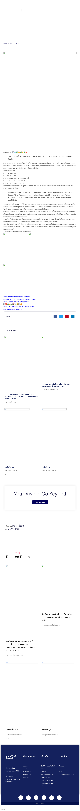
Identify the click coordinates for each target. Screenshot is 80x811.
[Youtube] (44, 797)
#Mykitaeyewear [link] (9, 309)
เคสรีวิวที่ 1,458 (9, 467)
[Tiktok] (51, 797)
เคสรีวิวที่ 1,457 (46, 467)
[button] (75, 10)
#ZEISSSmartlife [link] (28, 306)
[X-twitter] (59, 797)
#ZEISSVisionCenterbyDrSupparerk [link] (16, 301)
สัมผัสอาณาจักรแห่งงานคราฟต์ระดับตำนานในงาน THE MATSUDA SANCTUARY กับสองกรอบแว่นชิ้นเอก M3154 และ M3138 (21, 396)
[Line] (20, 797)
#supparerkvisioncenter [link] (27, 299)
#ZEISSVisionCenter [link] (10, 299)
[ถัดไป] (4, 809)
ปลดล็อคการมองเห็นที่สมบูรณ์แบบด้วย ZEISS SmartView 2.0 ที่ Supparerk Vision (56, 385)
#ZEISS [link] (6, 306)
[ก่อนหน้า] (1, 809)
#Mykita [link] (19, 309)
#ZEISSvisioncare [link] (15, 306)
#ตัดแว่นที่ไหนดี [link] (8, 296)
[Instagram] (36, 797)
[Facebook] (28, 797)
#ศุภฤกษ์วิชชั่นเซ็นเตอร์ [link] (22, 296)
